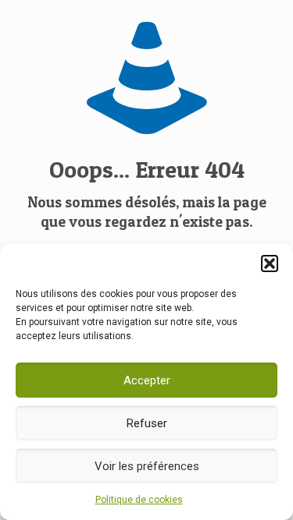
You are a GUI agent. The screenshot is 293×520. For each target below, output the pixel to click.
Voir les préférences (147, 466)
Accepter (146, 380)
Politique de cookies (139, 499)
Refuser (147, 423)
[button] (269, 263)
